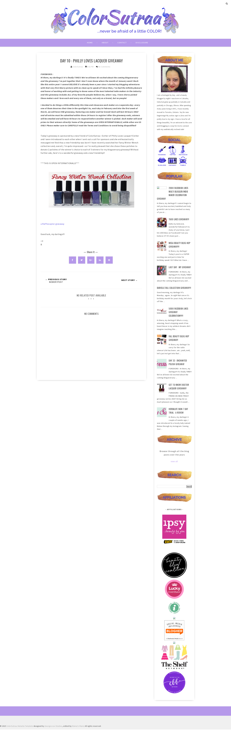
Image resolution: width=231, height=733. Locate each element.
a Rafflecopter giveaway (52, 224)
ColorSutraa (78, 66)
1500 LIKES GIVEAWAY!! (179, 219)
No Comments (104, 66)
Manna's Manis (78, 726)
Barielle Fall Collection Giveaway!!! (174, 287)
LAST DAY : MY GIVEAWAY (180, 267)
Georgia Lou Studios (53, 726)
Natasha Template (25, 726)
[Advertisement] (91, 405)
